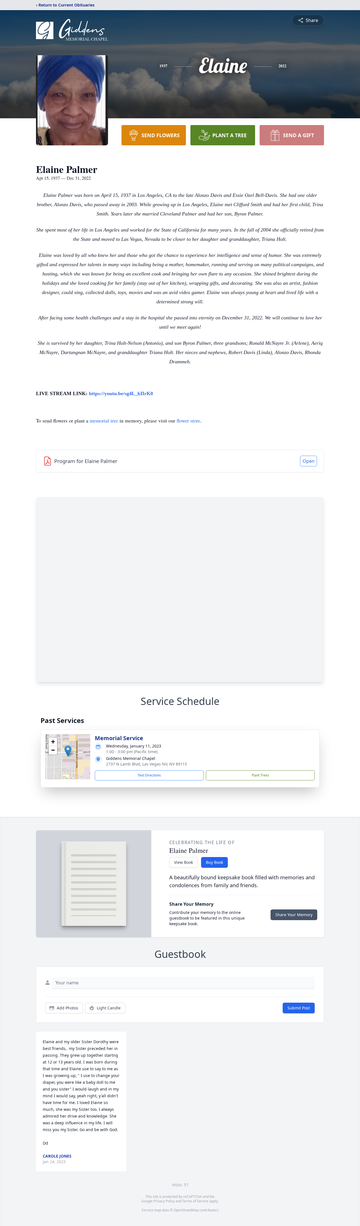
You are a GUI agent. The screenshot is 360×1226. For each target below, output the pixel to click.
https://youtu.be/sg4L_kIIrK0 (121, 393)
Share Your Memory (293, 914)
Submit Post (298, 1008)
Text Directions (149, 775)
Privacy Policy (164, 1201)
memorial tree (104, 420)
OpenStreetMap (186, 1210)
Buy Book (214, 862)
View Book (183, 862)
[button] (67, 751)
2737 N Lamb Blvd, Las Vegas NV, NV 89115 (146, 764)
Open (308, 461)
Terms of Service (195, 1201)
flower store (188, 420)
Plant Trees (260, 775)
